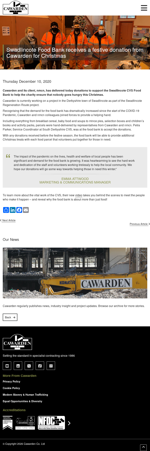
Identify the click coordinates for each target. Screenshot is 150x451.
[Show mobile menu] (144, 7)
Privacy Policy (11, 381)
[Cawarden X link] (29, 365)
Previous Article (139, 224)
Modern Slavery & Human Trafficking (25, 394)
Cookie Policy (11, 388)
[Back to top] (143, 447)
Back (8, 317)
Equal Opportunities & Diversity (22, 401)
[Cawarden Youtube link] (7, 365)
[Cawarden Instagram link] (51, 365)
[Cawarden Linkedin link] (18, 365)
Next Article (9, 220)
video (78, 195)
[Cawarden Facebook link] (40, 365)
